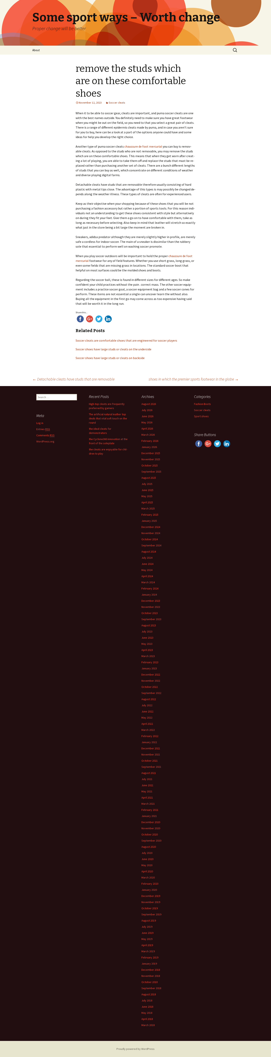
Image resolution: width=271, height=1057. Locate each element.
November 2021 (150, 754)
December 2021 (150, 748)
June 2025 (147, 490)
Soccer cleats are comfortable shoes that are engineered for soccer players (126, 340)
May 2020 (146, 865)
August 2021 (148, 773)
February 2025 (149, 514)
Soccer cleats (117, 102)
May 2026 (146, 422)
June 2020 (147, 859)
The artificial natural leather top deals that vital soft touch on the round (108, 418)
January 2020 (149, 890)
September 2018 (151, 988)
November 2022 (150, 680)
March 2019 (148, 951)
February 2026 (149, 441)
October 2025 (149, 465)
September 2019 (151, 914)
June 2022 (147, 711)
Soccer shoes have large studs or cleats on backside (110, 358)
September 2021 (151, 767)
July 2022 (146, 705)
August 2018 (148, 994)
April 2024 (147, 576)
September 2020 (151, 840)
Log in (39, 423)
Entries (43, 429)
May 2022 (146, 717)
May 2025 (146, 496)
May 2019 (146, 939)
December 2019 (150, 896)
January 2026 (149, 447)
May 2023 (146, 644)
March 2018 (148, 1025)
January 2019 (149, 963)
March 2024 (148, 582)
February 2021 (149, 810)
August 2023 (148, 625)
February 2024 (149, 588)
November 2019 (150, 902)
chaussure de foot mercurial (143, 146)
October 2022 (149, 687)
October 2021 (149, 760)
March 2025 (148, 508)
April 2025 (147, 502)
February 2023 (149, 662)
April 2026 (147, 428)
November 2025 (150, 459)
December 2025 (150, 453)
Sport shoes (201, 416)
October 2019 (149, 908)
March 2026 (148, 434)
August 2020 (148, 846)
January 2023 (149, 668)
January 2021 (149, 816)
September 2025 (151, 471)
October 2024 (149, 539)
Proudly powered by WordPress (135, 1049)
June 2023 (147, 637)
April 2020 (147, 871)
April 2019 (147, 945)
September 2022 (151, 693)
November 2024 (150, 533)
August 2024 (148, 551)
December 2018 (150, 969)
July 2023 (146, 631)
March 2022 (148, 730)
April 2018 (147, 1019)
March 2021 (148, 803)
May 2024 (146, 570)
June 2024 (147, 564)
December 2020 (150, 822)
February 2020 (149, 883)
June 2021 (147, 785)
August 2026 (148, 404)
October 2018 (149, 982)
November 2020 (150, 828)
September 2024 (151, 545)
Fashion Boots (202, 404)
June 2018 (147, 1006)
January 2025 (149, 521)
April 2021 (147, 797)
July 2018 (146, 1000)
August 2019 (148, 920)
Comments (45, 435)
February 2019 (149, 957)
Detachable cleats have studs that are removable (73, 379)
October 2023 (149, 613)
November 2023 (150, 607)
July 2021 (146, 779)
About (36, 50)
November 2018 (150, 976)
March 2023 (148, 656)
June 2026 (147, 416)
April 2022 (147, 723)
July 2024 (146, 557)
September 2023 (151, 619)
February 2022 (149, 736)
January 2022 (149, 742)
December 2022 (150, 674)
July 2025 (146, 484)
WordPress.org (45, 441)
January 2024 (149, 594)
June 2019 (147, 933)
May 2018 (146, 1013)
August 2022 (148, 699)
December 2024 (150, 527)
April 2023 (147, 650)
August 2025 (148, 477)
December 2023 (150, 600)
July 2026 (146, 410)
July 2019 (146, 926)
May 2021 (146, 791)
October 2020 (149, 834)
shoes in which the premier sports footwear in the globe (194, 379)
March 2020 (148, 877)
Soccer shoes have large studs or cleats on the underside (113, 349)
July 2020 (146, 853)
